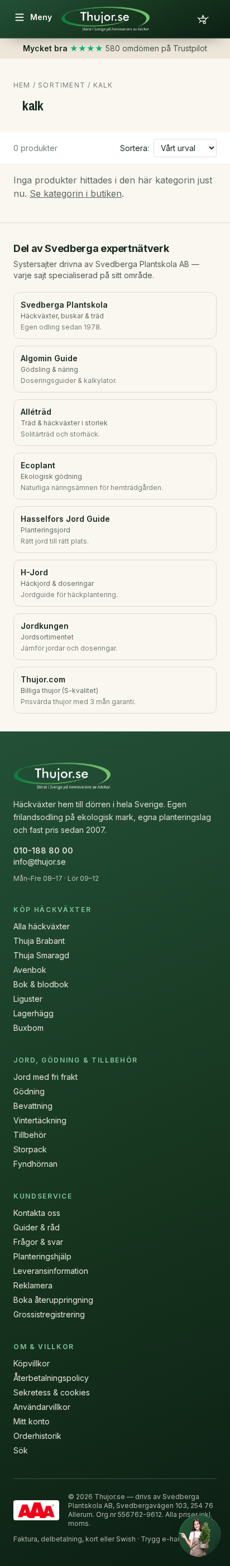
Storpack (30, 1149)
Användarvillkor (41, 1407)
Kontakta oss (36, 1213)
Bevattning (32, 1106)
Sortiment (61, 85)
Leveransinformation (50, 1271)
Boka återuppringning (53, 1300)
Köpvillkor (31, 1363)
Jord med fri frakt (45, 1077)
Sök (20, 1450)
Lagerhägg (33, 1013)
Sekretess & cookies (51, 1392)
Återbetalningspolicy (51, 1378)
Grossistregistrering (49, 1314)
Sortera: (134, 148)
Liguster (27, 998)
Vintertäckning (39, 1120)
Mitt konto (31, 1421)
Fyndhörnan (35, 1164)
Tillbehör (29, 1135)
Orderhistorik (37, 1436)
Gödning (29, 1091)
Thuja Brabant (39, 941)
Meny (41, 17)
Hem (22, 85)
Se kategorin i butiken (76, 193)
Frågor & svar (38, 1242)
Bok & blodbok (41, 984)
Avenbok (29, 969)
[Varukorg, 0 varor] (203, 19)
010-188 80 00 (43, 850)
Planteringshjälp (42, 1256)
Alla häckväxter (41, 926)
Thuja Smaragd (41, 955)
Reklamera (32, 1285)
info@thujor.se (39, 861)
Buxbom (28, 1027)
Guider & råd (36, 1227)
